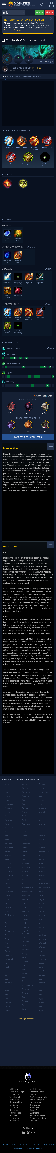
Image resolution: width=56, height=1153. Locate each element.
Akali (7, 792)
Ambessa (9, 804)
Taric (41, 863)
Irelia (7, 970)
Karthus (25, 788)
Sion (41, 815)
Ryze (24, 1005)
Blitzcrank (9, 847)
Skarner (42, 824)
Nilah (24, 923)
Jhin (6, 994)
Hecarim (8, 955)
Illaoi (7, 967)
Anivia (7, 812)
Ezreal (7, 911)
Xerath (42, 955)
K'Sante (8, 1002)
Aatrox (7, 784)
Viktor (41, 931)
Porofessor (14, 1094)
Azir (6, 835)
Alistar (7, 800)
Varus (41, 903)
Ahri (6, 788)
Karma (25, 784)
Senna (41, 788)
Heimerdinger (11, 959)
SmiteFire (13, 1105)
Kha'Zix (25, 812)
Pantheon (26, 949)
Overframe (34, 1113)
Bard (7, 839)
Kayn (24, 804)
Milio (24, 883)
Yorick (41, 970)
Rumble (25, 1001)
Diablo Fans (35, 1110)
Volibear (42, 939)
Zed (40, 990)
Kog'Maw (26, 824)
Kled (24, 820)
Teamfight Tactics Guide (28, 1018)
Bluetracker (35, 1105)
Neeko (24, 915)
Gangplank (9, 931)
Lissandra (26, 843)
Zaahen (42, 982)
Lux (23, 859)
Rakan (24, 969)
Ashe (7, 824)
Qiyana (25, 961)
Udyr (41, 895)
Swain (41, 839)
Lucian (24, 851)
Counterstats (15, 1097)
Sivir (41, 820)
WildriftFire (14, 1099)
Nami (24, 903)
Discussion (15, 76)
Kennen (25, 808)
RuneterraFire (15, 1102)
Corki (7, 879)
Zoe (40, 1006)
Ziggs (41, 998)
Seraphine (43, 792)
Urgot (41, 899)
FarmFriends (15, 1113)
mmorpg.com (35, 1102)
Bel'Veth (8, 843)
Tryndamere (44, 883)
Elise (7, 903)
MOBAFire (14, 1089)
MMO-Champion (37, 1099)
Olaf (23, 937)
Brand (7, 851)
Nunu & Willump (25, 932)
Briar (7, 859)
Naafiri (25, 899)
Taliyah (42, 855)
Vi (39, 923)
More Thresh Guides (32, 76)
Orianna (25, 941)
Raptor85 (36, 68)
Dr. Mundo (9, 891)
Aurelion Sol (10, 827)
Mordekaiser (27, 891)
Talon (41, 859)
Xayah (41, 951)
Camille (8, 867)
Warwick (42, 943)
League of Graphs (17, 1092)
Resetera (13, 1110)
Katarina (25, 796)
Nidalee (25, 919)
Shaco (41, 800)
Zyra (41, 1010)
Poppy (24, 953)
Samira (25, 1009)
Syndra (42, 847)
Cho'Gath (9, 875)
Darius (7, 883)
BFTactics (14, 1121)
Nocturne (26, 927)
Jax (6, 986)
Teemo (42, 867)
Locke (24, 847)
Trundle (42, 879)
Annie (7, 815)
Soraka (42, 835)
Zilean (41, 1002)
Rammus (25, 973)
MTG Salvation (36, 1089)
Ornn (24, 945)
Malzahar (26, 867)
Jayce (7, 990)
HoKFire (33, 1121)
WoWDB (33, 1094)
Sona (41, 831)
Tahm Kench (44, 851)
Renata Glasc (27, 985)
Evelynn (8, 907)
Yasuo (41, 963)
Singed (42, 812)
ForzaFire (13, 1115)
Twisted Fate (44, 887)
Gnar (7, 939)
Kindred (25, 815)
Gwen (7, 951)
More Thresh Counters (28, 437)
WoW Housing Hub (38, 1097)
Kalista (7, 1010)
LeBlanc (25, 827)
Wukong (42, 947)
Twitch (41, 891)
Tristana (42, 875)
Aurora (8, 831)
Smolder (42, 827)
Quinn (24, 965)
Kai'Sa (7, 1006)
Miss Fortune (27, 887)
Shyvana (42, 808)
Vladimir (42, 935)
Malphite (25, 863)
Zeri (40, 994)
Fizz (6, 923)
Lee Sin (25, 831)
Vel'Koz (42, 915)
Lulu (23, 855)
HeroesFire (14, 1118)
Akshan (8, 796)
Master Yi (26, 875)
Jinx (6, 998)
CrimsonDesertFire (38, 1118)
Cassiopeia (9, 871)
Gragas (8, 943)
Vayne (41, 907)
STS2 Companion (37, 1115)
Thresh (42, 871)
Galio (7, 927)
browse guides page (13, 29)
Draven (8, 895)
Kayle (24, 800)
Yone (41, 967)
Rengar (25, 993)
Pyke (24, 957)
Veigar (41, 911)
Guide (5, 76)
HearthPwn (34, 1107)
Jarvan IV (8, 982)
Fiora (7, 919)
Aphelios (8, 820)
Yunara (42, 974)
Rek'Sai (25, 977)
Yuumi (41, 979)
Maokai (25, 871)
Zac (40, 986)
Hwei (7, 963)
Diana (7, 887)
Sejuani (42, 784)
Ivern (7, 974)
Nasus (24, 907)
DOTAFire (13, 1107)
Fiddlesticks (10, 915)
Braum (8, 855)
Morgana (26, 895)
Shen (41, 804)
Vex (40, 919)
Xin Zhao (42, 959)
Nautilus (25, 911)
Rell (23, 981)
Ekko (7, 899)
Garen (7, 935)
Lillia (24, 839)
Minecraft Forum (37, 1092)
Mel (23, 879)
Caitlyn (8, 863)
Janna (7, 979)
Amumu (8, 808)
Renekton (26, 989)
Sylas (41, 843)
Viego (41, 927)
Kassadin (26, 792)
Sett (40, 796)
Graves (8, 947)
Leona (24, 835)
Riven (24, 997)
